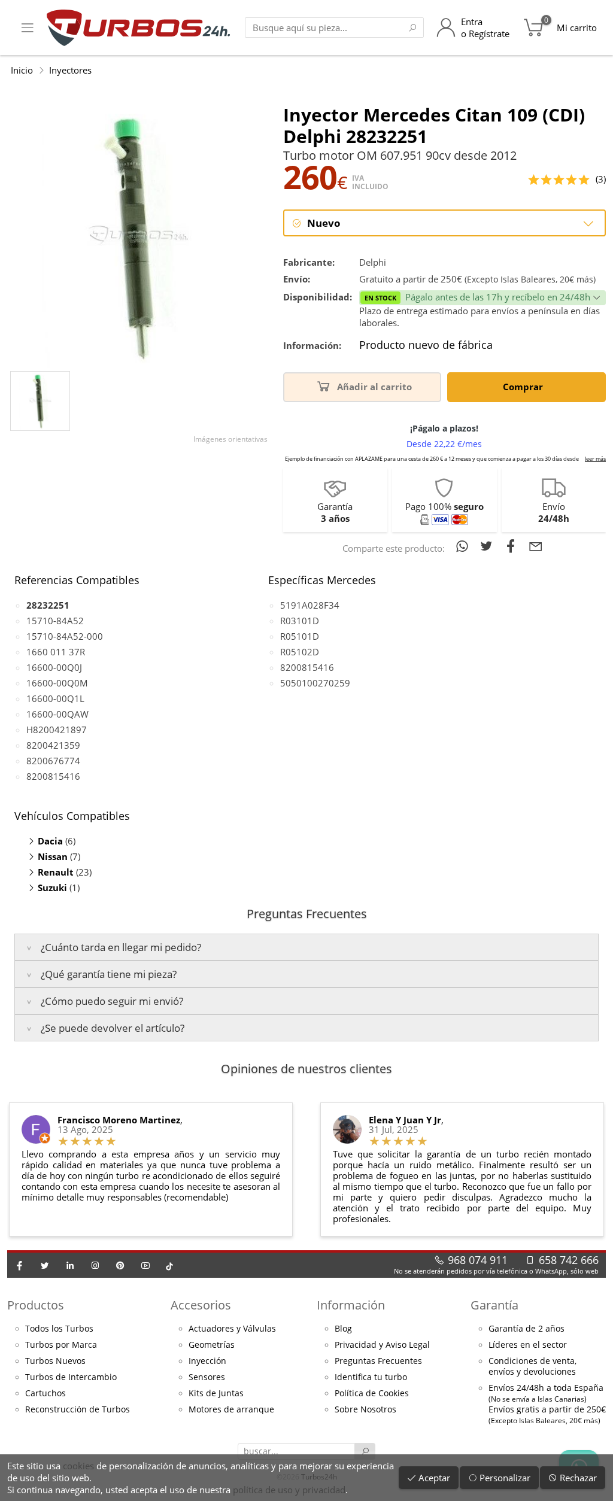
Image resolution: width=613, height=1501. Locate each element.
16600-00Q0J (54, 667)
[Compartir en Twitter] (489, 546)
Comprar (524, 387)
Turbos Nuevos (55, 1361)
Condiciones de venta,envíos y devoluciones (532, 1366)
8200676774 (53, 761)
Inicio (22, 70)
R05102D (299, 652)
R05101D (299, 636)
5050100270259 (315, 683)
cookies (78, 1466)
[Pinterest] (120, 1265)
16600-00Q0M (57, 683)
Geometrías (212, 1344)
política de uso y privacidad (289, 1490)
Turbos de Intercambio (71, 1377)
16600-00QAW (57, 714)
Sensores (207, 1377)
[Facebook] (19, 1265)
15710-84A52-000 (64, 636)
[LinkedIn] (70, 1265)
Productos (35, 1305)
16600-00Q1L (55, 698)
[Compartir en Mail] (536, 546)
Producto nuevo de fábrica (426, 345)
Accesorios (201, 1305)
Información (351, 1305)
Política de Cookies (372, 1393)
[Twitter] (44, 1265)
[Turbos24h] (138, 27)
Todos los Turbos (59, 1328)
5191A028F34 (309, 605)
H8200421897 (56, 730)
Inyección (207, 1361)
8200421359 (53, 745)
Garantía (494, 1305)
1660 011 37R (55, 652)
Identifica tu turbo (371, 1377)
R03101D (299, 621)
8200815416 (53, 776)
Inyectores (70, 70)
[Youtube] (145, 1265)
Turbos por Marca (61, 1344)
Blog (343, 1328)
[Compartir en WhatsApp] (464, 546)
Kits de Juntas (216, 1393)
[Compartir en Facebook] (513, 546)
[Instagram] (95, 1265)
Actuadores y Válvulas (232, 1328)
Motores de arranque (231, 1409)
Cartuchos (45, 1393)
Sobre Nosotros (365, 1409)
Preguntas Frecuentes (378, 1361)
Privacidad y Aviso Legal (382, 1344)
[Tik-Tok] (169, 1265)
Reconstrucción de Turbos (77, 1409)
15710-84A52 (55, 621)
